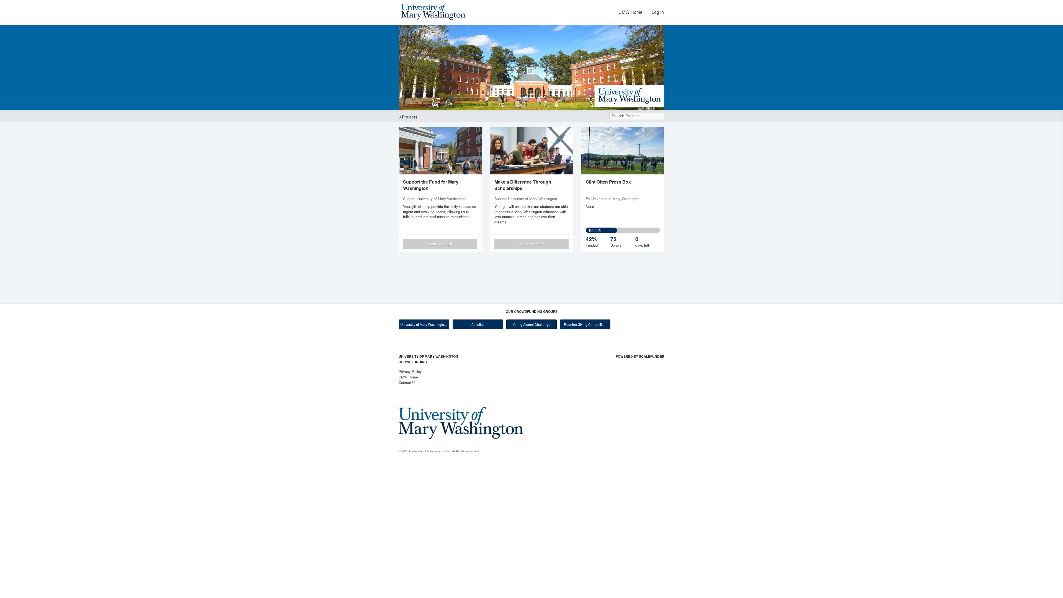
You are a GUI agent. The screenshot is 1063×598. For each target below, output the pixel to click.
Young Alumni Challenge (531, 324)
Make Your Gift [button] (440, 243)
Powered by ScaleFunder (640, 356)
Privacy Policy (410, 371)
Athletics (477, 324)
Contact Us (408, 382)
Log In (658, 12)
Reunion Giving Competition (585, 324)
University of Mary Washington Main (424, 324)
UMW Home (630, 12)
